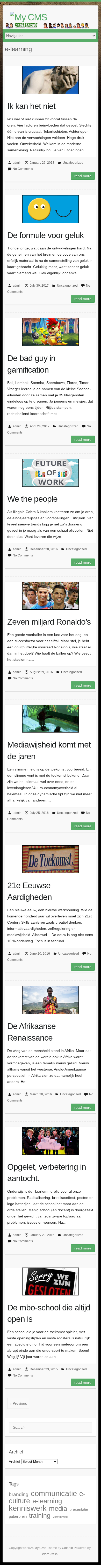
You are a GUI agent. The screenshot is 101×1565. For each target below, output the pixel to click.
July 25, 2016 (39, 813)
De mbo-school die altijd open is (48, 1313)
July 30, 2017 (39, 285)
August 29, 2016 (41, 672)
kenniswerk (28, 1508)
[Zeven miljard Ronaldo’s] (50, 596)
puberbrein (18, 1516)
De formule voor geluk (45, 235)
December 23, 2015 (44, 1369)
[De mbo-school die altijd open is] (50, 1281)
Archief (14, 1461)
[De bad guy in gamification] (50, 332)
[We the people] (50, 473)
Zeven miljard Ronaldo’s (49, 621)
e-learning (47, 1501)
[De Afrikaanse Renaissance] (50, 1000)
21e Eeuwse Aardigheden (29, 891)
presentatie (78, 1509)
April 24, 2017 (39, 426)
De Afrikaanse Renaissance (31, 1031)
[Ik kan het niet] (50, 80)
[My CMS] (28, 17)
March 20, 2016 (41, 1094)
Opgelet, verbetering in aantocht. (46, 1172)
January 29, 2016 (42, 1235)
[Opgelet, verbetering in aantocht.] (50, 1141)
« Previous (18, 1403)
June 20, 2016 (40, 953)
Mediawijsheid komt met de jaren (49, 750)
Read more (82, 176)
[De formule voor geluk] (50, 209)
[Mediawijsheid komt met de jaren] (50, 719)
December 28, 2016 (44, 549)
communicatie (54, 1493)
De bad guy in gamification (31, 363)
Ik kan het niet (31, 106)
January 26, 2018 (42, 162)
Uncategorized (73, 162)
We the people (32, 499)
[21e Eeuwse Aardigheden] (50, 859)
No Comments (23, 169)
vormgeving (60, 1516)
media (58, 1508)
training (40, 1515)
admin (17, 162)
